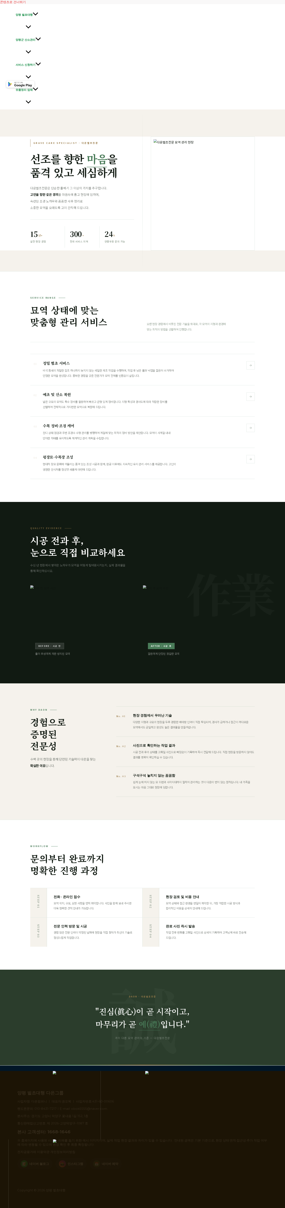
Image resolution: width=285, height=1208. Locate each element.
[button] (35, 14)
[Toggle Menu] (28, 27)
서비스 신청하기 (25, 64)
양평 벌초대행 (24, 14)
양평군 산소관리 (25, 39)
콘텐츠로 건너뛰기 (13, 2)
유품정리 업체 (24, 89)
